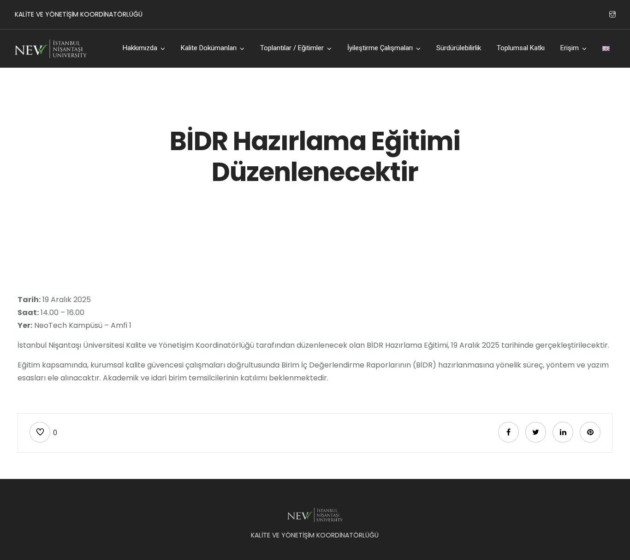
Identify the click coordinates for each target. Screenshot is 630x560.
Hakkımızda (140, 48)
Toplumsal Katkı (521, 48)
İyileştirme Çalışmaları (380, 48)
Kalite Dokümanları (209, 48)
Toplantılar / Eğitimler (292, 48)
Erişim (569, 48)
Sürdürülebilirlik (458, 48)
